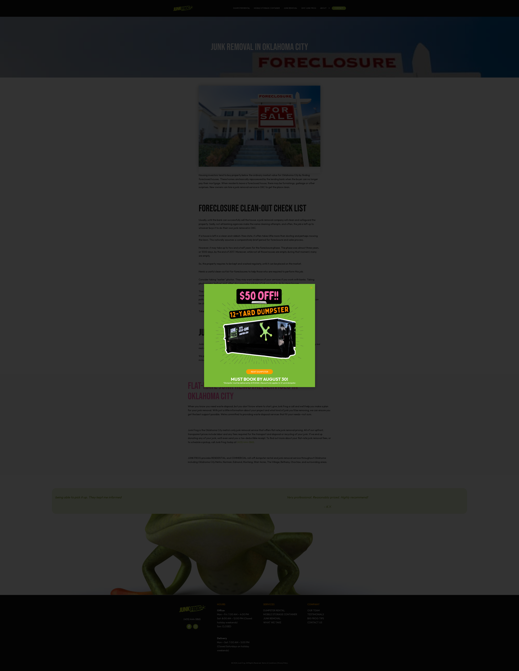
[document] (259, 335)
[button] (311, 288)
